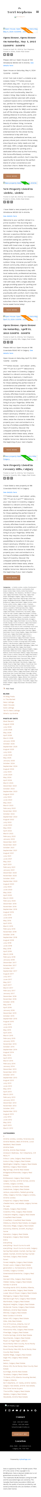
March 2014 (8, 1061)
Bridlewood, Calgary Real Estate (13, 602)
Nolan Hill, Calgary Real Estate (28, 654)
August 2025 (8, 749)
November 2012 (9, 1106)
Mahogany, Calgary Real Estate (16, 1296)
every (24, 624)
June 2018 (7, 946)
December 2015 (9, 1013)
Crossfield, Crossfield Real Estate (17, 1220)
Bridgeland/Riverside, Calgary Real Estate (20, 600)
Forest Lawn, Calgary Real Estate (13, 634)
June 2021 (7, 859)
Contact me (20, 1434)
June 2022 (7, 825)
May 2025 (7, 758)
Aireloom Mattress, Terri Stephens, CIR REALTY (17, 593)
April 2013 (7, 1092)
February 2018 (9, 957)
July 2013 (7, 1083)
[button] (20, 17)
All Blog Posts (9, 696)
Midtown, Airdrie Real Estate (11, 652)
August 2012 (8, 1114)
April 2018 (7, 951)
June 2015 (7, 1027)
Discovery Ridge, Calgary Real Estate (14, 621)
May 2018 (7, 949)
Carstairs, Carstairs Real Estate (16, 1186)
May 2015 (7, 1030)
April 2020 (7, 895)
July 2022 (7, 822)
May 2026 (7, 733)
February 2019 (9, 929)
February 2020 (9, 901)
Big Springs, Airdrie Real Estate (16, 1170)
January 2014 (9, 1066)
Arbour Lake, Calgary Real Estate (17, 1158)
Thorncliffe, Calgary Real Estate (16, 1391)
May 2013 (7, 1089)
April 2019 (7, 923)
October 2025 (9, 744)
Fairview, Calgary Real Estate (15, 1257)
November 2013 (9, 1072)
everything (30, 624)
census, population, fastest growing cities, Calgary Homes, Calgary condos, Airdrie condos (19, 1195)
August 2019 (8, 912)
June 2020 (7, 890)
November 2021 (9, 845)
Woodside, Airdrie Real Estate (15, 1397)
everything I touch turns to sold (13, 626)
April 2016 (7, 1007)
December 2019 (9, 904)
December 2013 (9, 1069)
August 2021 (8, 853)
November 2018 (9, 932)
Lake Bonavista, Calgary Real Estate (19, 643)
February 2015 (9, 1038)
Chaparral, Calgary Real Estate (16, 1201)
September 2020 (10, 881)
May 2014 (7, 1055)
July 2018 (7, 943)
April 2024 (7, 780)
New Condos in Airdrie (11, 654)
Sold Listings (8, 708)
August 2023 (8, 794)
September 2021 (10, 850)
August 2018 (8, 940)
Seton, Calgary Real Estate (22, 671)
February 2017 (9, 991)
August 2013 (8, 1080)
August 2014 (8, 1052)
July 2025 (7, 752)
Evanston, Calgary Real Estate (27, 623)
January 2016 (9, 1010)
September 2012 (10, 1111)
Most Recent (8, 721)
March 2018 (8, 954)
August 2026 (8, 724)
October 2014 (8, 1047)
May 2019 (7, 920)
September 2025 (10, 747)
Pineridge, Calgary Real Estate (20, 660)
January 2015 (9, 1041)
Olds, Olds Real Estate (10, 656)
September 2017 (10, 971)
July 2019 (7, 915)
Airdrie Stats (12, 591)
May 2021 (7, 862)
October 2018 (8, 935)
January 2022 (9, 839)
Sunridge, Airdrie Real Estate (15, 1372)
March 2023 (8, 805)
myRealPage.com (25, 1459)
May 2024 (7, 777)
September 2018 (10, 937)
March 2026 (8, 738)
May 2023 (7, 803)
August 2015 (8, 1021)
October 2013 (8, 1075)
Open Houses (8, 705)
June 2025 (7, 755)
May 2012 (7, 1122)
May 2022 (7, 828)
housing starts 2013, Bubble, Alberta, (18, 1287)
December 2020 (10, 873)
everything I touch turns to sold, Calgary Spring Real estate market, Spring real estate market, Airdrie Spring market (20, 628)
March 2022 (8, 833)
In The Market (9, 699)
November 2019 (9, 906)
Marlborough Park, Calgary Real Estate (19, 647)
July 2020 (7, 887)
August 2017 (8, 974)
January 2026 (9, 741)
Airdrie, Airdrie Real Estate (20, 51)
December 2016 (9, 996)
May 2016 (7, 1005)
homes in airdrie (13, 641)
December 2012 (9, 1103)
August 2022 (8, 819)
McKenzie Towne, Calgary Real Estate (22, 651)
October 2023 (9, 789)
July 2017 (7, 976)
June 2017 (7, 979)
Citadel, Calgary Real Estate (22, 613)
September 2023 (10, 791)
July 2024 (7, 772)
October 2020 (9, 878)
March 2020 (8, 898)
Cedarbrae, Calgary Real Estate (26, 606)
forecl (13, 632)
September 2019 (10, 909)
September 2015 (10, 1019)
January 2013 (9, 1100)
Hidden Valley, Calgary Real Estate (17, 1282)
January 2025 (9, 761)
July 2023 (7, 797)
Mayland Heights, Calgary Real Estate (18, 1304)
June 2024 (7, 775)
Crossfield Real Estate (15, 617)
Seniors (10, 671)
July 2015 (7, 1024)
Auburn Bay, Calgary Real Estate (16, 1161)
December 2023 (10, 786)
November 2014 (10, 1044)
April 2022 (7, 831)
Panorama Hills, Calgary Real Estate (18, 1330)
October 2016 (8, 1002)
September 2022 (10, 817)
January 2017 (9, 993)
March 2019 (8, 926)
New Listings (8, 702)
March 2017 (8, 988)
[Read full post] (20, 32)
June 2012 (7, 1120)
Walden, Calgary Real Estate (16, 682)
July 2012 (7, 1117)
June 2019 (7, 918)
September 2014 (10, 1049)
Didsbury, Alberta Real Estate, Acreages (23, 619)
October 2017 (8, 968)
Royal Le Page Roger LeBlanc (17, 664)
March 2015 (8, 1035)
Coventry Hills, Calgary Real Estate (23, 339)
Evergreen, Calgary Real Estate (12, 624)
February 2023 (9, 808)
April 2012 (7, 1125)
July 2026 (7, 727)
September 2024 (10, 766)
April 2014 (7, 1058)
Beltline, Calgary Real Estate (11, 598)
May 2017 (7, 982)
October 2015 (8, 1016)
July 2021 (7, 856)
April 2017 (7, 985)
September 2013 (10, 1078)
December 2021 (9, 842)
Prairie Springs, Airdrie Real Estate (17, 1335)
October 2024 (9, 763)
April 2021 (7, 864)
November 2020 (10, 876)
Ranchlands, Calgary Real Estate (16, 1338)
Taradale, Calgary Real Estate (20, 675)
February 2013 (9, 1097)
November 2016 (9, 999)
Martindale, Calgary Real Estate (12, 649)
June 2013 (7, 1086)
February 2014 (9, 1064)
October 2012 (8, 1108)
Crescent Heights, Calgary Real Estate (19, 1215)
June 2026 (7, 730)
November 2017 (10, 965)
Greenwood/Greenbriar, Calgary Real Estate (16, 638)
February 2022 (9, 836)
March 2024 (8, 783)
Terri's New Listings (11, 710)
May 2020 (7, 892)
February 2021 (9, 867)
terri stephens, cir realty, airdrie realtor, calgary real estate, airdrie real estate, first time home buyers (20, 679)
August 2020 (8, 884)
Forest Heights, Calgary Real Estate (26, 632)
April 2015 (7, 1033)
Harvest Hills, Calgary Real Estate (17, 1279)
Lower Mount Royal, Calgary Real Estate (20, 1293)
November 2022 (10, 811)
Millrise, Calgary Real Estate (29, 652)
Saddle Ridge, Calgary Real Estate (13, 669)
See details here (10, 216)
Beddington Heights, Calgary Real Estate (20, 596)
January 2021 (9, 870)
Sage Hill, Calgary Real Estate (15, 1358)
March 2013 (8, 1094)
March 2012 (8, 1128)
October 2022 (9, 814)
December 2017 (10, 962)
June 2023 (7, 800)
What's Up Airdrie (10, 713)
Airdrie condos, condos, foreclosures (25, 587)
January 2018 (9, 960)
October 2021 (8, 847)
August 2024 (8, 769)
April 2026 (7, 735)
